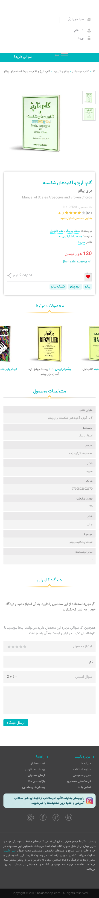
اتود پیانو (75, 286)
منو (64, 55)
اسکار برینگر (73, 231)
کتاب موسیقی (80, 71)
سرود (81, 242)
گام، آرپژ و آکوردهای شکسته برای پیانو (27, 71)
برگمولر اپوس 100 (49, 371)
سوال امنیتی (83, 677)
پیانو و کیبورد (61, 71)
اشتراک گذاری (22, 275)
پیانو (87, 286)
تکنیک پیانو (58, 286)
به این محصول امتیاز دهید (76, 218)
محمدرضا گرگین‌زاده (70, 236)
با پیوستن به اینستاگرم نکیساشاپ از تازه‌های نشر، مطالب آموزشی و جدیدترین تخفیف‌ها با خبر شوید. (49, 800)
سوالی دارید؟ (23, 57)
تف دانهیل (56, 231)
